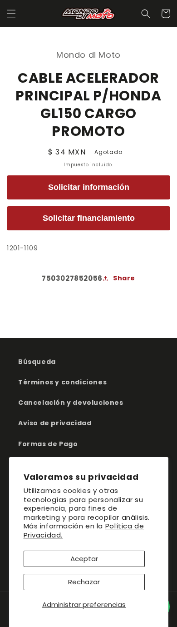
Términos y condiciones (62, 382)
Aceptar (84, 558)
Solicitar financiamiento (89, 218)
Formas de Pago (48, 443)
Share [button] (124, 278)
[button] (11, 14)
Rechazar (84, 582)
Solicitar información (88, 187)
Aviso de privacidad (54, 423)
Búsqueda (37, 361)
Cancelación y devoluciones (70, 402)
